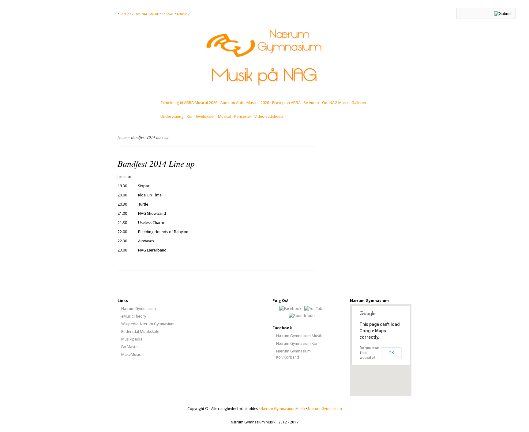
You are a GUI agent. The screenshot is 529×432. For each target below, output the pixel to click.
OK (391, 352)
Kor (190, 116)
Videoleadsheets (268, 116)
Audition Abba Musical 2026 (244, 102)
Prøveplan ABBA (286, 102)
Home (122, 137)
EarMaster (130, 346)
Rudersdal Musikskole (140, 331)
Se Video (311, 102)
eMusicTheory (133, 316)
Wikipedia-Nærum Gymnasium (147, 324)
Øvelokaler (205, 116)
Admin (182, 14)
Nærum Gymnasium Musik (299, 335)
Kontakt (168, 14)
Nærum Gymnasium (138, 308)
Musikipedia (131, 339)
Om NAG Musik (146, 14)
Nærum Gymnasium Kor (297, 343)
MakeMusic (131, 354)
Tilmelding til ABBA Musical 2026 (188, 102)
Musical (224, 116)
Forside (125, 14)
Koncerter (242, 116)
